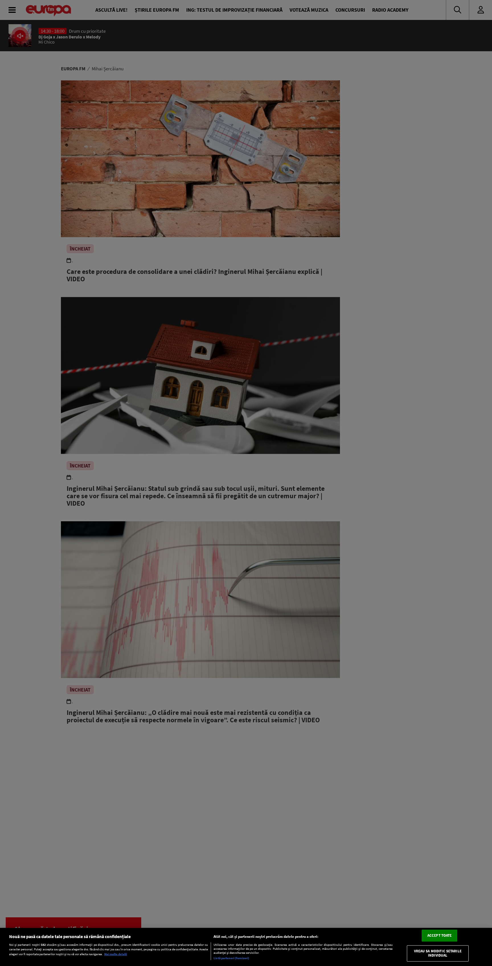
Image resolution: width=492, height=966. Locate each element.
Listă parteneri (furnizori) (231, 958)
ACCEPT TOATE (439, 935)
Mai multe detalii (115, 954)
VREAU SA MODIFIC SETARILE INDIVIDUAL (438, 953)
